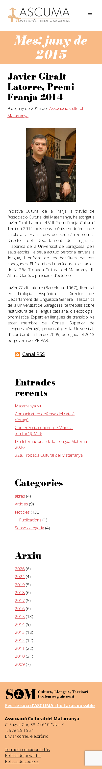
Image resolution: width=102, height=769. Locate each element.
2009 (20, 664)
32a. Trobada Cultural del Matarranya (49, 455)
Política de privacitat (23, 755)
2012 (20, 640)
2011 (20, 648)
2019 (20, 584)
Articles (21, 504)
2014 (20, 624)
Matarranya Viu (28, 406)
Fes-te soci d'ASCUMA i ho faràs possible (50, 705)
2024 (20, 576)
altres (20, 496)
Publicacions (30, 520)
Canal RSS (33, 354)
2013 (20, 632)
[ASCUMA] (38, 15)
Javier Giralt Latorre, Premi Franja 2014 (40, 87)
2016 (20, 608)
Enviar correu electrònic (26, 736)
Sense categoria (29, 528)
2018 (20, 592)
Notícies (22, 512)
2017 (20, 600)
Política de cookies (22, 761)
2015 (20, 616)
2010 (20, 656)
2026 (20, 568)
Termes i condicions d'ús (27, 749)
